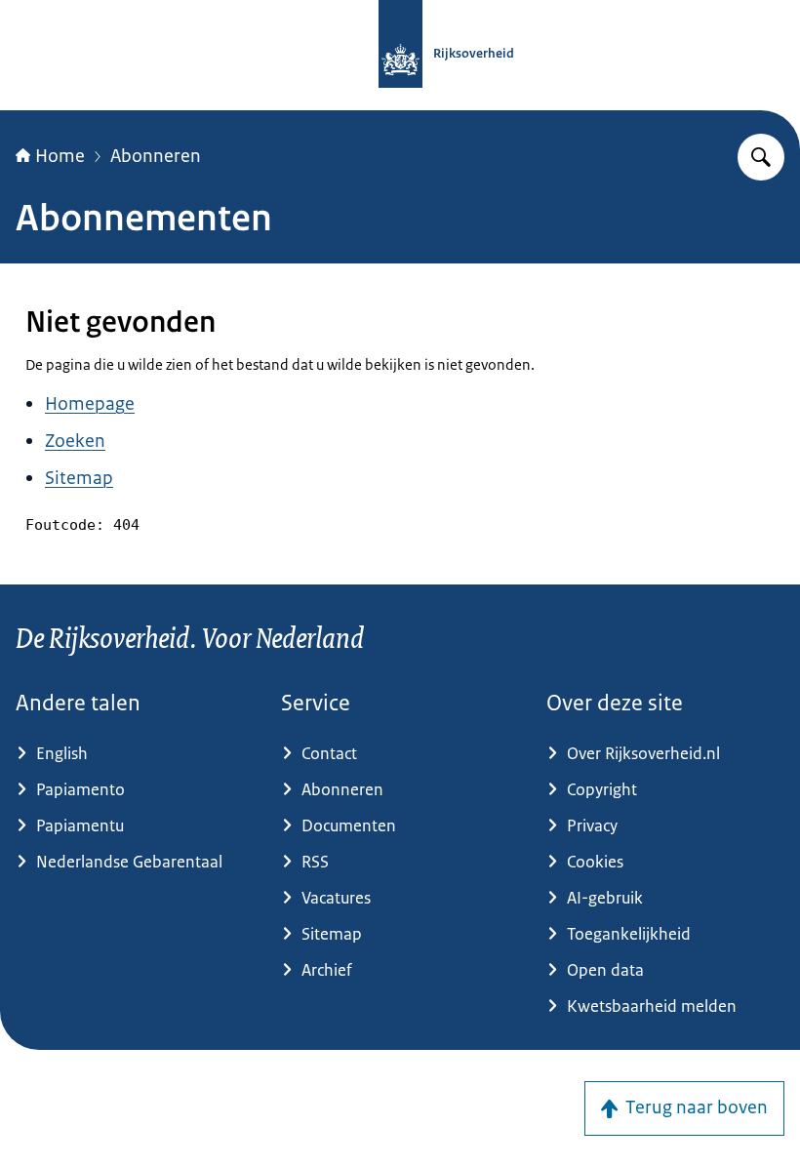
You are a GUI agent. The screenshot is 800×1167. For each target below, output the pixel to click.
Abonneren (155, 156)
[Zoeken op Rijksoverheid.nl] (761, 157)
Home (60, 156)
